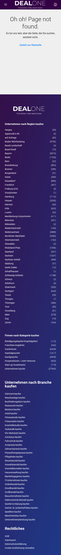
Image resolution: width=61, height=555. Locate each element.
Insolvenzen (10, 349)
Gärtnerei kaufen (13, 393)
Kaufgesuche (11, 357)
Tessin (8, 295)
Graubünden (11, 192)
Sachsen (9, 255)
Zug (7, 318)
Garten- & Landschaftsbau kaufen (21, 508)
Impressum (10, 540)
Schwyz (8, 279)
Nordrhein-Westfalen (15, 236)
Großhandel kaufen (14, 492)
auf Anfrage (10, 137)
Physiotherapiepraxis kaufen (19, 452)
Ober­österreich (12, 240)
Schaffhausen (11, 271)
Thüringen (10, 303)
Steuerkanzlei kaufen (15, 460)
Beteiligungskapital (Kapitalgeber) (21, 341)
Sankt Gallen (11, 267)
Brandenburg (11, 165)
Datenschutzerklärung (15, 544)
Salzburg (9, 263)
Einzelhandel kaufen (14, 488)
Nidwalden (10, 224)
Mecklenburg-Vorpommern (18, 216)
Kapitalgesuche (12, 353)
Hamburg (9, 196)
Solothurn (9, 283)
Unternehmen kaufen (15, 368)
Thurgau (9, 299)
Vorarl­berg (10, 310)
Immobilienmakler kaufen (17, 468)
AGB (7, 536)
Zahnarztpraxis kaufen (16, 449)
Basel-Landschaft (13, 145)
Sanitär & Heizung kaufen (17, 504)
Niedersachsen (12, 232)
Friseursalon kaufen (14, 421)
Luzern (8, 212)
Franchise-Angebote (14, 345)
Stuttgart (9, 291)
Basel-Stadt (10, 149)
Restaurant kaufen (14, 405)
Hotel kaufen (11, 413)
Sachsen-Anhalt (12, 259)
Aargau (8, 130)
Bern (7, 161)
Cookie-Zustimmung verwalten (19, 548)
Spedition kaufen (13, 511)
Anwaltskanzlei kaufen (16, 464)
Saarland (9, 251)
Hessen (8, 200)
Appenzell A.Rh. (12, 133)
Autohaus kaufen (13, 437)
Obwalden (10, 244)
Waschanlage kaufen (15, 397)
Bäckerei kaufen (12, 409)
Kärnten (9, 204)
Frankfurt (9, 185)
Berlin (7, 157)
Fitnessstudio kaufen (15, 417)
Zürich (8, 322)
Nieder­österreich (13, 228)
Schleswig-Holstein (14, 275)
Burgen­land (10, 173)
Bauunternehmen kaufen (17, 496)
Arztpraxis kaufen (13, 445)
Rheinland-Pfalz (12, 248)
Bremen (8, 169)
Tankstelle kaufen (13, 429)
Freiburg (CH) (11, 189)
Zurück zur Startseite (30, 45)
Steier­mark (10, 287)
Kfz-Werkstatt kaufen (15, 433)
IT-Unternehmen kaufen (16, 480)
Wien (7, 314)
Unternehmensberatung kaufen (20, 519)
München (9, 220)
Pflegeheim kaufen (14, 456)
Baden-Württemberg (15, 141)
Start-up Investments (15, 365)
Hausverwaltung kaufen (16, 472)
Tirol (7, 307)
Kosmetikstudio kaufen (16, 425)
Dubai (7, 177)
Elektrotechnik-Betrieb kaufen (19, 500)
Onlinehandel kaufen (15, 484)
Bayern (8, 153)
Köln (7, 208)
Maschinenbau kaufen (15, 515)
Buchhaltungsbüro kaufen (17, 401)
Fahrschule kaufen (14, 441)
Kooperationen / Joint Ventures (20, 361)
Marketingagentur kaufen (17, 476)
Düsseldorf (10, 181)
